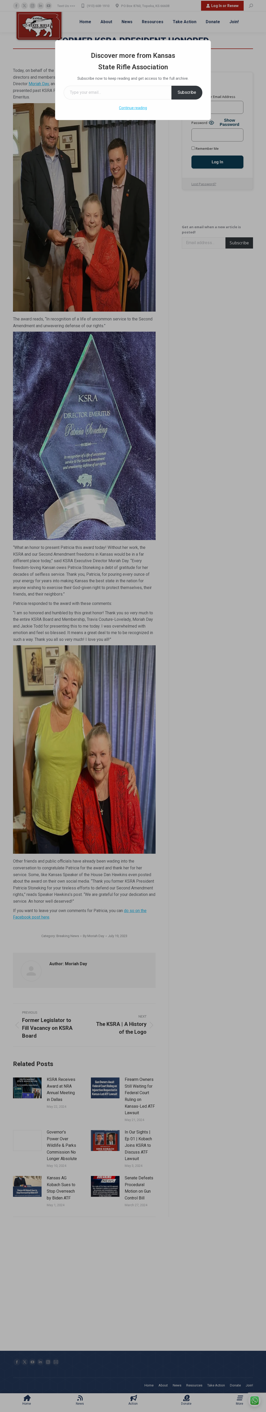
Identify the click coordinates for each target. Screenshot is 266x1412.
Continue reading (133, 108)
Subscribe (187, 92)
